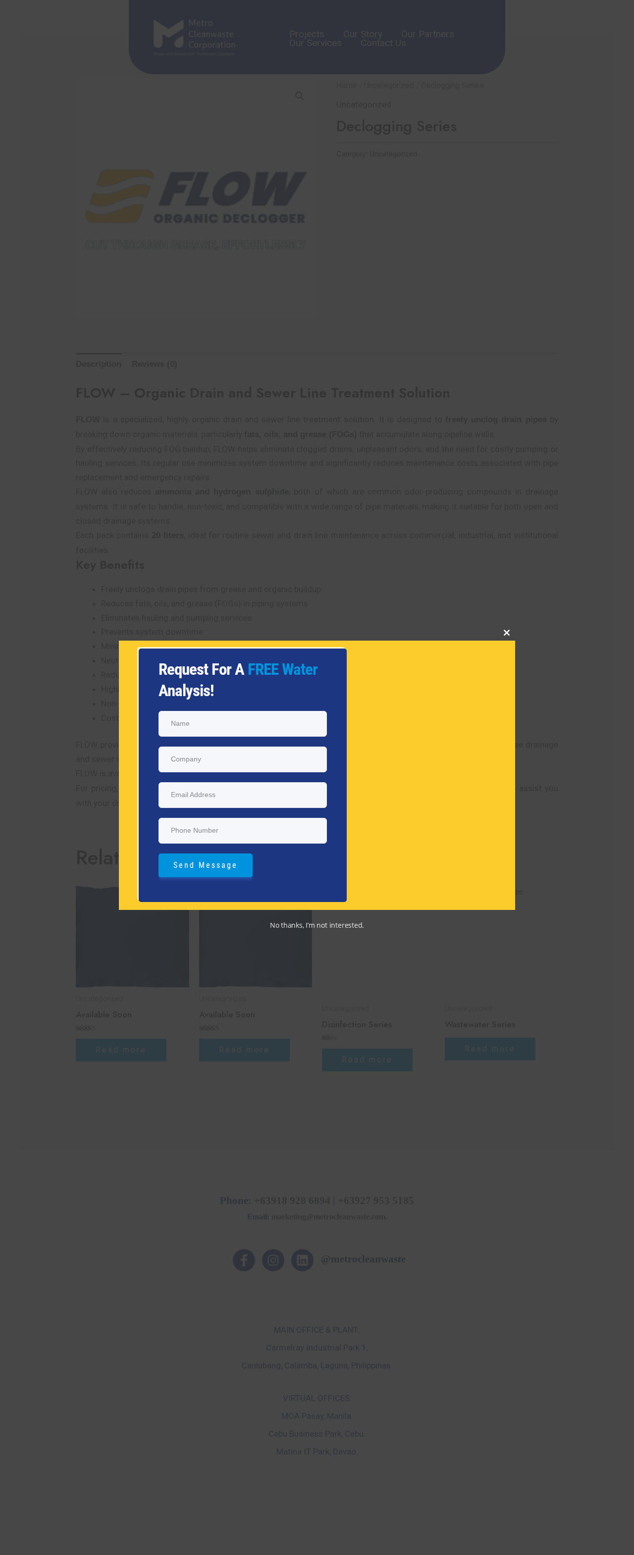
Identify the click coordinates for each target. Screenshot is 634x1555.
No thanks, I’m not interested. (317, 925)
